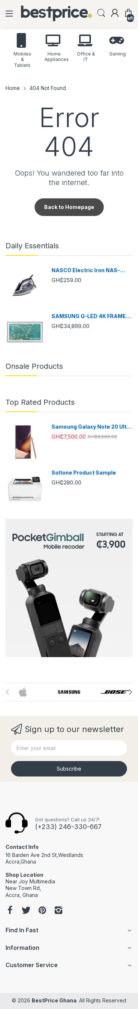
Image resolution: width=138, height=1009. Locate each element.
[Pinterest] (42, 911)
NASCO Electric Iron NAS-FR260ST (86, 270)
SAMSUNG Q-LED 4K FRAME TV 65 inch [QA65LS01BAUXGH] (89, 316)
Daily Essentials (32, 245)
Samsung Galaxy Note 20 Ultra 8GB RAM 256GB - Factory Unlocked (92, 427)
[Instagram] (58, 911)
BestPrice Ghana (54, 1000)
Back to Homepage (69, 207)
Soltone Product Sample (84, 472)
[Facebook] (10, 911)
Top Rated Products (40, 402)
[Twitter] (26, 911)
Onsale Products (34, 366)
